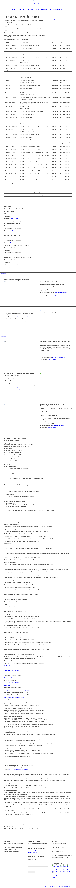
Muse (21, 886)
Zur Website (24, 481)
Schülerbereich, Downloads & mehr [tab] (11, 524)
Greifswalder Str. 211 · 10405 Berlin (11, 670)
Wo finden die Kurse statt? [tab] (10, 562)
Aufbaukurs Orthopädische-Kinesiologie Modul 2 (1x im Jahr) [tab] (17, 233)
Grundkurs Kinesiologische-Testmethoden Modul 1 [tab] (15, 209)
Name (29, 865)
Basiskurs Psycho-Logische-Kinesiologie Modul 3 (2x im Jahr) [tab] (17, 221)
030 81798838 (7, 685)
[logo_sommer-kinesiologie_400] (38, 4)
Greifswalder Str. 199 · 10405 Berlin (11, 682)
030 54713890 (7, 673)
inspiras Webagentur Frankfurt (29, 886)
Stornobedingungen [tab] (8, 699)
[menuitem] (14, 9)
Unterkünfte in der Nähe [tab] (9, 647)
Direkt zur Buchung (14, 218)
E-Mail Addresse (32, 859)
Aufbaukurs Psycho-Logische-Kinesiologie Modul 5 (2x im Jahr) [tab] (17, 257)
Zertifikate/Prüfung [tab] (8, 543)
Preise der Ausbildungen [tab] (9, 580)
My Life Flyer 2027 (20, 387)
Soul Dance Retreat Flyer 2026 (59, 357)
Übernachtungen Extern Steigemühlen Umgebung (14, 697)
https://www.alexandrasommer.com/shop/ (20, 316)
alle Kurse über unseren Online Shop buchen (18, 769)
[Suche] (64, 9)
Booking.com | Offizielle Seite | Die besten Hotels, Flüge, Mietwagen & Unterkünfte (22, 690)
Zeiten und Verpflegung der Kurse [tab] (11, 602)
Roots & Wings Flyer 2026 (58, 425)
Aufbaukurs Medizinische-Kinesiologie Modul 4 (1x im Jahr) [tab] (17, 245)
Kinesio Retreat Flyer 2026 (61, 292)
